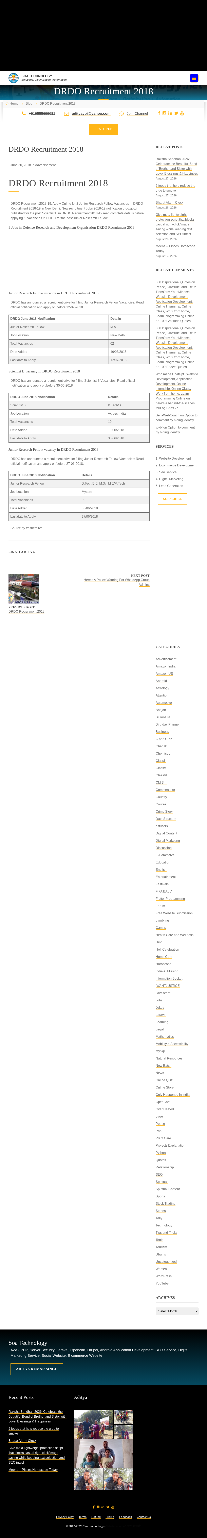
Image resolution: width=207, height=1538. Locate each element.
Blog (29, 103)
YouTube (162, 1283)
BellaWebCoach (167, 415)
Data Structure (166, 819)
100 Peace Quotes (173, 367)
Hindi (159, 942)
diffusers (162, 826)
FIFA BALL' (164, 891)
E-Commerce (165, 855)
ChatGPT (162, 746)
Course (161, 804)
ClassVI (161, 775)
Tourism (161, 1247)
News (160, 1073)
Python (161, 1152)
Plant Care (163, 1138)
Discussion (164, 848)
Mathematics (165, 1036)
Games (161, 927)
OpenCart (163, 1102)
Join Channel (137, 114)
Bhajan (161, 710)
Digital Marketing (168, 840)
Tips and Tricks (166, 1232)
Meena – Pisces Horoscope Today (33, 1469)
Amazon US (164, 673)
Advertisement (45, 165)
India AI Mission (167, 971)
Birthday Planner (168, 724)
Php (159, 1131)
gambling (162, 920)
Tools (159, 1240)
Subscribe (172, 499)
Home (14, 103)
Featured (103, 129)
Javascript (163, 993)
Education (163, 862)
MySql (160, 1051)
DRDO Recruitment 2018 (26, 611)
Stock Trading (165, 1203)
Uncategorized (166, 1261)
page (159, 1116)
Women (161, 1269)
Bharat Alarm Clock (169, 202)
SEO (159, 1174)
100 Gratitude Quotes (175, 321)
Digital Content (166, 833)
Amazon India (165, 666)
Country (161, 797)
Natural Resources (169, 1058)
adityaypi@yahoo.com (91, 114)
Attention (162, 695)
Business (162, 731)
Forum (160, 906)
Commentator (165, 789)
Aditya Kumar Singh (37, 1369)
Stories (161, 1211)
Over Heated (165, 1109)
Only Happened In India (173, 1094)
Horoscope (163, 964)
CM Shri (161, 782)
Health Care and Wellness (174, 935)
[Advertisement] (103, 43)
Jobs (159, 1000)
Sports (160, 1196)
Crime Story (164, 811)
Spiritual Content (168, 1189)
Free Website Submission (174, 913)
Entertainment (166, 877)
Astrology (162, 688)
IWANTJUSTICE (168, 985)
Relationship (165, 1167)
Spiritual (162, 1181)
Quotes (161, 1160)
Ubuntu (161, 1254)
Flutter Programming (170, 898)
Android (161, 681)
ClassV (161, 768)
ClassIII (161, 760)
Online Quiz (164, 1080)
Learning (162, 1022)
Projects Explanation (170, 1145)
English (161, 869)
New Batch (163, 1065)
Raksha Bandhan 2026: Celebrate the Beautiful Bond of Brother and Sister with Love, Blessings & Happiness (37, 1416)
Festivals (162, 884)
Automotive (164, 702)
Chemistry (163, 753)
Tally (159, 1218)
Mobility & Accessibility (172, 1044)
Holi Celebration (167, 949)
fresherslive (34, 528)
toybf (159, 427)
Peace (160, 1123)
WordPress (164, 1276)
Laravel (161, 1015)
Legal (160, 1029)
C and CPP (164, 739)
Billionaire (163, 717)
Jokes (160, 1007)
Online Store (165, 1087)
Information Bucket (169, 978)
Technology (164, 1225)
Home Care (164, 956)
